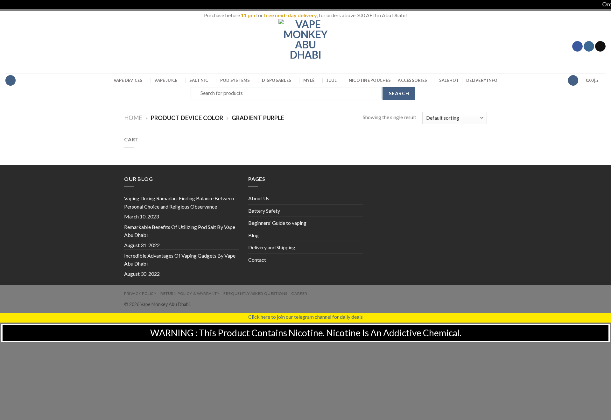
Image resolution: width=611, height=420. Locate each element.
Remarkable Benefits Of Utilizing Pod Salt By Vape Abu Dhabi (179, 231)
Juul (332, 80)
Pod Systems (235, 80)
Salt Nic (198, 80)
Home (133, 117)
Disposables (276, 80)
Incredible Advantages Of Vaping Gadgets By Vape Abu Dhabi (179, 260)
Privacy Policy (140, 293)
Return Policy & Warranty (190, 293)
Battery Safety (264, 211)
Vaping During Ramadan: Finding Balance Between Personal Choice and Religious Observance (179, 202)
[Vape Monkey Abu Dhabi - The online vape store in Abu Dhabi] (305, 46)
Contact (257, 260)
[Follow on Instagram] (589, 46)
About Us (258, 198)
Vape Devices (128, 80)
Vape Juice (165, 80)
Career (299, 293)
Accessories (412, 80)
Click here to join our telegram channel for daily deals (305, 317)
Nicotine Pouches (370, 80)
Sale (449, 80)
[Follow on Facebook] (577, 46)
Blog (253, 235)
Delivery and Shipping (271, 247)
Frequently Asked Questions (255, 293)
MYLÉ (308, 80)
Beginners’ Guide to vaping (277, 223)
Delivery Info (481, 80)
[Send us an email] (600, 46)
